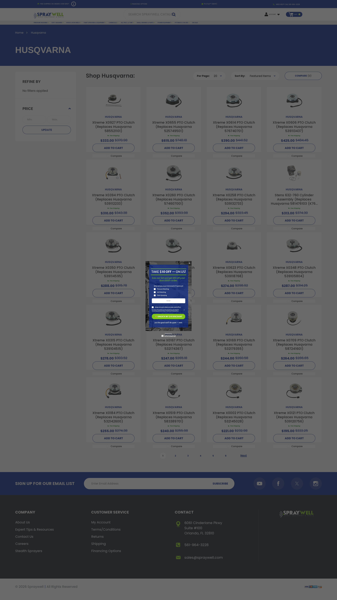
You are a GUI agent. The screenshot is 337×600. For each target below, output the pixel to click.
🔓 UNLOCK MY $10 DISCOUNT (168, 316)
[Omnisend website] (169, 335)
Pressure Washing (163, 289)
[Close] (189, 263)
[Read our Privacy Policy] (184, 310)
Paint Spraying (162, 295)
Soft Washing (161, 292)
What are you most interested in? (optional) (168, 286)
